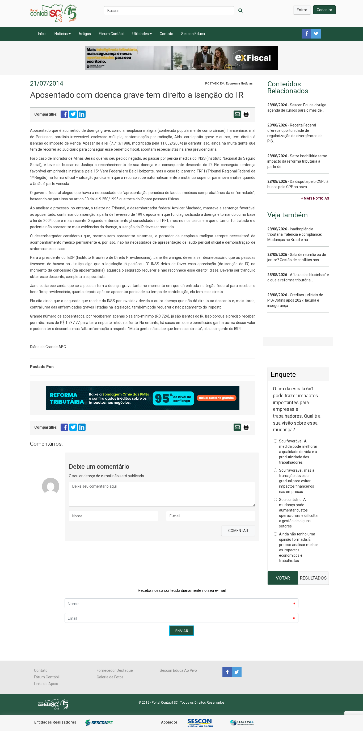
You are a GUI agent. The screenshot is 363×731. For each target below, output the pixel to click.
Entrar (302, 10)
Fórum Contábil (111, 34)
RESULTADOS (313, 578)
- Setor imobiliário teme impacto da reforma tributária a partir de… (297, 161)
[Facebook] (227, 672)
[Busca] (240, 10)
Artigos (85, 34)
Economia (233, 83)
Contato (166, 34)
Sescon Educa (193, 34)
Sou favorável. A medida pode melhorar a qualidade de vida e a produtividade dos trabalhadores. (298, 451)
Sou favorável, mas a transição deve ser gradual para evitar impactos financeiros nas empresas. (296, 481)
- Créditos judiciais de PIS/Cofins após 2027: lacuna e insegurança (295, 300)
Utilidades (141, 34)
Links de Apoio (46, 684)
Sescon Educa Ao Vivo (178, 670)
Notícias (61, 34)
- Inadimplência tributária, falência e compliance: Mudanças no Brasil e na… (294, 234)
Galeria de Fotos (110, 677)
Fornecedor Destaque (115, 670)
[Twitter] (236, 672)
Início (42, 34)
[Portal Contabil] (55, 704)
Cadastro (324, 10)
